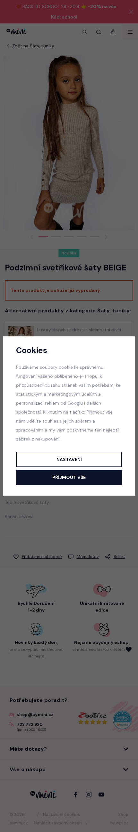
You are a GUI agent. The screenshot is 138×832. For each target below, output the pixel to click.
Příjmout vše (69, 477)
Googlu (75, 403)
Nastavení (69, 459)
